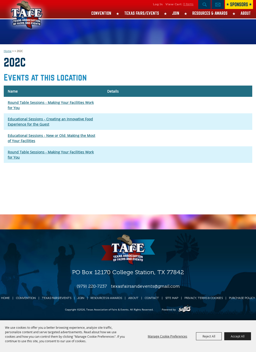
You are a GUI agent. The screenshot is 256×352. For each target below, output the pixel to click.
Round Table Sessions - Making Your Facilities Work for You (51, 105)
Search (204, 4)
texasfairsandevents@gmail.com (145, 286)
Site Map (171, 298)
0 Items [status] (188, 4)
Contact (152, 298)
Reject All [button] (208, 336)
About (245, 13)
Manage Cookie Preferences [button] (167, 336)
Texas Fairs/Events (141, 13)
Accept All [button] (237, 336)
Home (8, 51)
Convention (101, 13)
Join (175, 13)
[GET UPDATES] (218, 6)
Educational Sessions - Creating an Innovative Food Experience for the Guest (50, 122)
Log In (158, 4)
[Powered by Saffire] (184, 309)
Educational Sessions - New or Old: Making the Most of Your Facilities (51, 138)
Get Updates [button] (218, 4)
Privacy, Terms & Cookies (203, 298)
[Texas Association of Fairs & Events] (26, 17)
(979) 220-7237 (91, 286)
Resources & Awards (210, 13)
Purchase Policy (242, 298)
